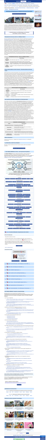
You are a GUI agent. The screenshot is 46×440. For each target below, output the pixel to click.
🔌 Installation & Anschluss (19, 209)
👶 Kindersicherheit (27, 195)
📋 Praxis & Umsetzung (9, 212)
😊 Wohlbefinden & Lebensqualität (20, 195)
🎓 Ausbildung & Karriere (22, 228)
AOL (12, 395)
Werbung (32, 3)
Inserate (18, 3)
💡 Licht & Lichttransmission (26, 225)
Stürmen (29, 81)
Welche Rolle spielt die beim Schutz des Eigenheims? (17, 333)
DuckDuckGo (16, 395)
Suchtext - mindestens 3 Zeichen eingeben (11, 381)
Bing (10, 395)
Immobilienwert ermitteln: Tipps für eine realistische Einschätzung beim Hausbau (19, 419)
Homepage (27, 3)
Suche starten (19, 384)
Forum (18, 435)
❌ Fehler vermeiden (29, 212)
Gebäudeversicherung (29, 7)
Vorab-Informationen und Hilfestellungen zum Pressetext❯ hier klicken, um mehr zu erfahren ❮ (19, 33)
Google (7, 395)
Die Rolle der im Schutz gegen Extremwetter (17, 352)
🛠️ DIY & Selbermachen (16, 212)
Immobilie (36, 7)
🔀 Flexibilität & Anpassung (12, 208)
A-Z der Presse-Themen (14, 6)
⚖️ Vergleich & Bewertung (27, 184)
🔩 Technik (31, 181)
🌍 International (28, 228)
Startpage (27, 395)
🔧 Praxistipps (14, 181)
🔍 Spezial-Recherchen (16, 228)
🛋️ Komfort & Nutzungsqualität (11, 195)
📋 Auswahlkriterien (19, 187)
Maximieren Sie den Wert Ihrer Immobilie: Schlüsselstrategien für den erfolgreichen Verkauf (19, 408)
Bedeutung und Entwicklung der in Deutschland (16, 308)
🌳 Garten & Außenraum (19, 194)
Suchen (27, 433)
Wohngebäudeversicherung (13, 9)
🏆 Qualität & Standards (19, 181)
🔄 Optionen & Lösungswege (19, 184)
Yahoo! (31, 395)
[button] (19, 245)
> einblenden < (43, 436)
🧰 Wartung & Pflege (18, 208)
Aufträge (22, 3)
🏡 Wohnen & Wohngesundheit (12, 194)
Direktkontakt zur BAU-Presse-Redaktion (19, 148)
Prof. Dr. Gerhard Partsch (9, 247)
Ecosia (21, 395)
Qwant (24, 395)
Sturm (18, 59)
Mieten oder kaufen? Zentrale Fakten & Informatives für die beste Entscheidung (19, 430)
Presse (13, 3)
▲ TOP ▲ (42, 437)
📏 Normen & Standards (12, 225)
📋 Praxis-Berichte (10, 228)
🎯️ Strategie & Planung (26, 181)
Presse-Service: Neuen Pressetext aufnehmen (19, 13)
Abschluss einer (13, 347)
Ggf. (12, 318)
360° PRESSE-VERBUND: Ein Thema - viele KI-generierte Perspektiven (18, 157)
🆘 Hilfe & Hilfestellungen (23, 212)
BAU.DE (18, 1)
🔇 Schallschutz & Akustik (19, 225)
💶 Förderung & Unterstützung (25, 208)
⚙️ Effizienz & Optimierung (19, 191)
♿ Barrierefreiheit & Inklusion (26, 194)
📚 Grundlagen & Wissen (9, 181)
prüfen (12, 321)
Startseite (14, 435)
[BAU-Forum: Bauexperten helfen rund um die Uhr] (5, 5)
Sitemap (23, 435)
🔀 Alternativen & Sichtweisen (11, 184)
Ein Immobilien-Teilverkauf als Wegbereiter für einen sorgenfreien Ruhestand (29, 408)
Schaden (6, 9)
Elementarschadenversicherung (20, 7)
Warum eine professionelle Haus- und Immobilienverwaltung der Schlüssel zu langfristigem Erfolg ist (9, 419)
